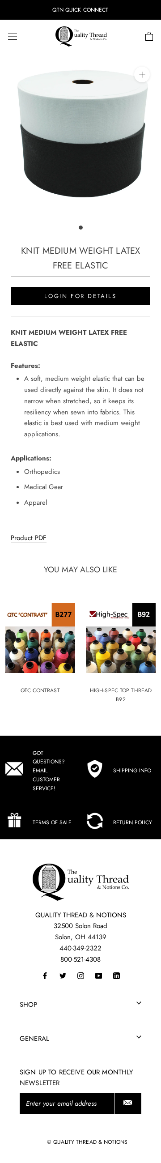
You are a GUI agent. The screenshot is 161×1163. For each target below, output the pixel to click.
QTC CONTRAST (40, 690)
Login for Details (80, 296)
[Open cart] (149, 36)
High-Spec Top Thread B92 (121, 694)
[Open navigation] (12, 36)
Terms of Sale (52, 822)
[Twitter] (62, 975)
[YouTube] (98, 975)
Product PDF (29, 538)
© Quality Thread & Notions (87, 1142)
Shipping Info (132, 771)
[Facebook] (45, 975)
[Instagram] (80, 975)
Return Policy (132, 822)
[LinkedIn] (116, 975)
